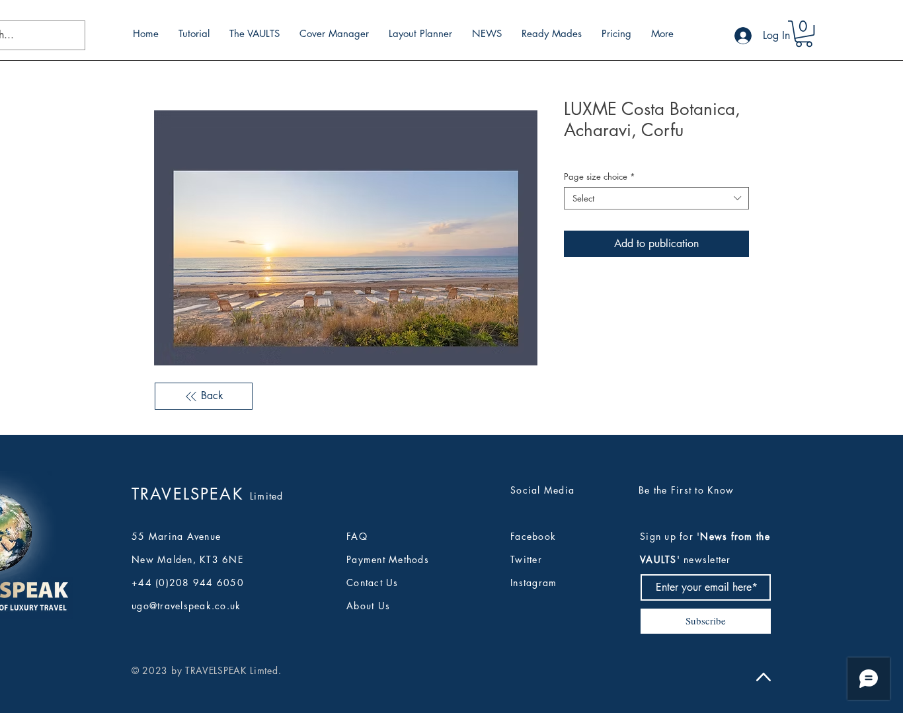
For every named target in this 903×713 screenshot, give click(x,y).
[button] (804, 33)
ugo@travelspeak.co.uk (186, 605)
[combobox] (656, 198)
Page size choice (599, 176)
